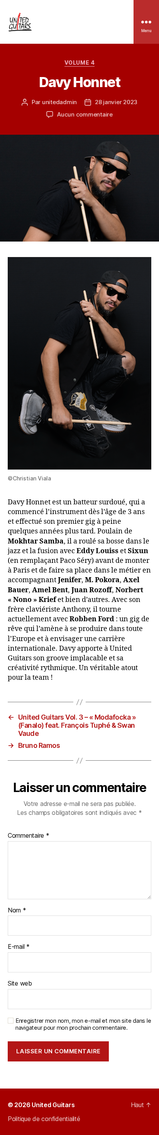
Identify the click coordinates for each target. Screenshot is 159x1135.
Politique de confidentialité (44, 1119)
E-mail (19, 946)
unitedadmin (59, 102)
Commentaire (28, 835)
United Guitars (53, 1105)
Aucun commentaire (85, 114)
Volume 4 (79, 62)
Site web (20, 983)
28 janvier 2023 (116, 102)
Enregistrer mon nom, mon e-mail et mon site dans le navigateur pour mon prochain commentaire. (83, 1024)
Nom (17, 910)
